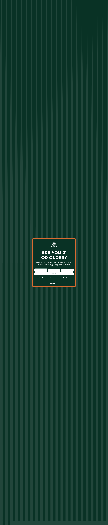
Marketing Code (67, 277)
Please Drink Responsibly (54, 280)
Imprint (39, 277)
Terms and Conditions (47, 277)
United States (54, 283)
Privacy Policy (58, 277)
